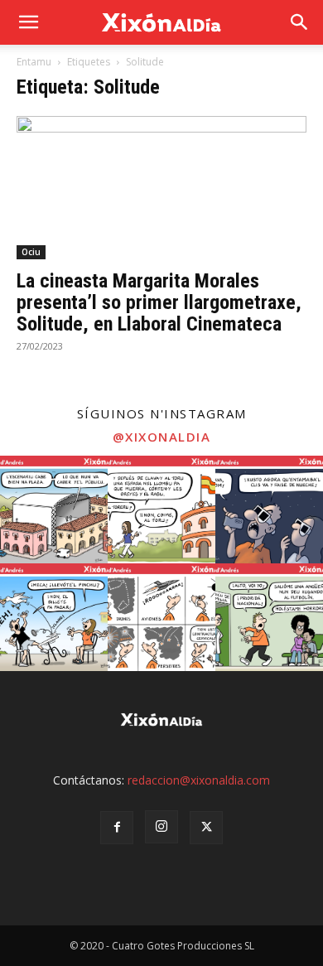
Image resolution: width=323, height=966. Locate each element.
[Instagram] (161, 826)
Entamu (34, 62)
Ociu (31, 252)
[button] (300, 22)
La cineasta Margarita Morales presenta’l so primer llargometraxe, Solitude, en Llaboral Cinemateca (159, 302)
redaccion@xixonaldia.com (199, 780)
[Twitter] (206, 827)
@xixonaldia (162, 436)
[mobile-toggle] (28, 22)
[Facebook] (116, 827)
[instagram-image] (54, 509)
